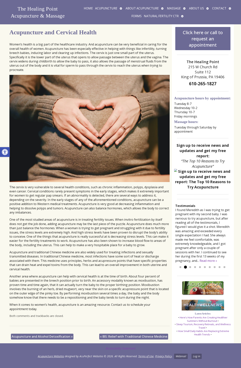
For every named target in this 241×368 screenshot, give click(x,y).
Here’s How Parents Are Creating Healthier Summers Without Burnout (203, 319)
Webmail (181, 356)
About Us (196, 8)
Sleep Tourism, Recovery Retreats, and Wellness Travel (203, 326)
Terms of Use (146, 356)
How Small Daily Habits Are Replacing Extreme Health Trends (203, 332)
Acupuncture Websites (51, 356)
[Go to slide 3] (190, 267)
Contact (219, 8)
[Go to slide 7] (210, 267)
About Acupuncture (142, 8)
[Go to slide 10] (224, 267)
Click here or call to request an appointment (203, 38)
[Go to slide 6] (205, 267)
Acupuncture (106, 8)
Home (88, 8)
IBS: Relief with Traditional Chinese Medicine (133, 336)
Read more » (208, 261)
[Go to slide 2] (185, 267)
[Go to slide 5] (200, 267)
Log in (196, 356)
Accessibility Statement (120, 348)
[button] (5, 152)
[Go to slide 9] (219, 267)
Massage (174, 8)
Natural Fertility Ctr (161, 16)
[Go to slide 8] (215, 267)
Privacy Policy (163, 356)
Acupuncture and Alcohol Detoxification (42, 336)
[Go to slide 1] (180, 267)
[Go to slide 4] (195, 267)
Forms (136, 16)
